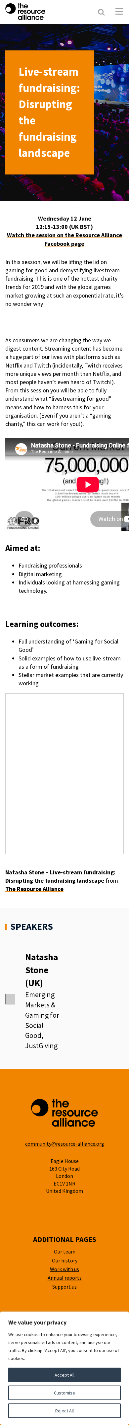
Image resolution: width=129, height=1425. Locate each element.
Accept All (64, 1375)
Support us (64, 1286)
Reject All (64, 1411)
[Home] (42, 11)
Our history (64, 1260)
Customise (64, 1393)
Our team (64, 1251)
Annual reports (65, 1277)
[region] (64, 1368)
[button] (119, 11)
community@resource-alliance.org (64, 1143)
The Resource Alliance (34, 889)
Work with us (64, 1269)
